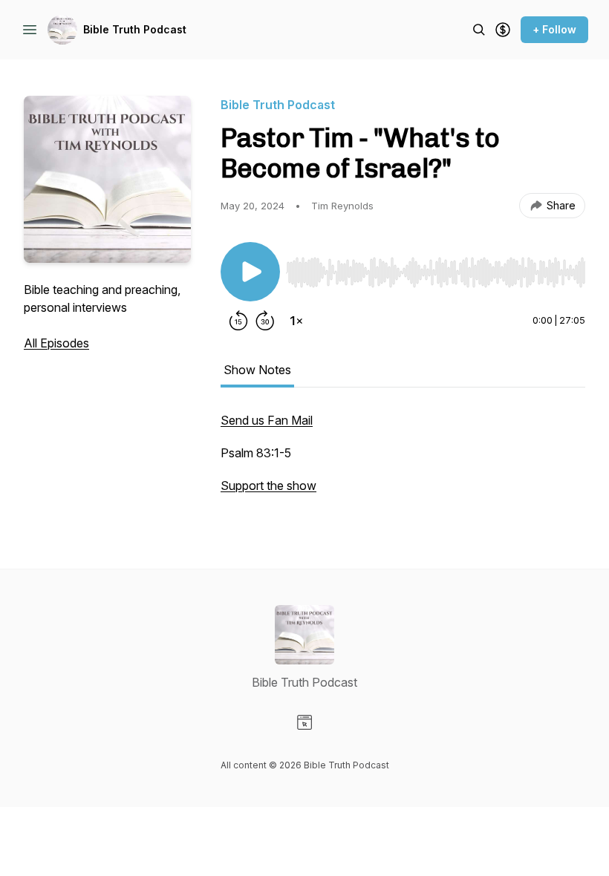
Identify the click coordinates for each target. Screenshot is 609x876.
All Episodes (56, 343)
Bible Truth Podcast (134, 29)
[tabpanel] (403, 460)
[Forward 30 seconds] (265, 320)
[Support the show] (503, 30)
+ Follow (554, 29)
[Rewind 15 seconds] (238, 320)
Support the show (268, 485)
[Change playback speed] (296, 320)
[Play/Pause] (250, 271)
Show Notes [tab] (257, 369)
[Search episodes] (479, 30)
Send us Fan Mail (267, 420)
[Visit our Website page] (304, 722)
